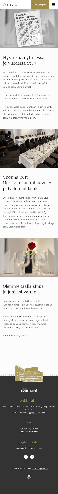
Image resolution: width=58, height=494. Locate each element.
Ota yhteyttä (40, 4)
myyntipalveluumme (36, 412)
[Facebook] (25, 457)
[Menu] (53, 4)
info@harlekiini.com (29, 432)
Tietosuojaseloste (40, 468)
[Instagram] (32, 457)
